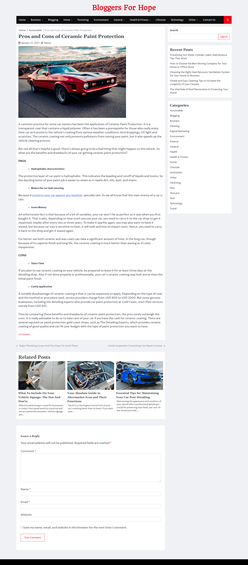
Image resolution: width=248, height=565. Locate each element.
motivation (176, 172)
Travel (173, 208)
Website (26, 515)
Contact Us (209, 19)
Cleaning (175, 126)
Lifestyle (161, 19)
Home (22, 19)
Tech (172, 198)
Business (36, 19)
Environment (101, 19)
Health (173, 152)
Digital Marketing (179, 131)
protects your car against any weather (57, 195)
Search (174, 30)
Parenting (83, 19)
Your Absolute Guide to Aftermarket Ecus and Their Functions (87, 397)
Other (192, 19)
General (118, 19)
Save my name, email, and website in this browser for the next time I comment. (75, 527)
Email (25, 502)
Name (26, 489)
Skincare (174, 193)
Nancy (47, 43)
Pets (172, 188)
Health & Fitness (139, 19)
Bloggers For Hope (124, 8)
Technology (177, 19)
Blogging (53, 19)
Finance (174, 141)
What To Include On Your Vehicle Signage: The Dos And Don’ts (39, 397)
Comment (28, 451)
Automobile (24, 334)
